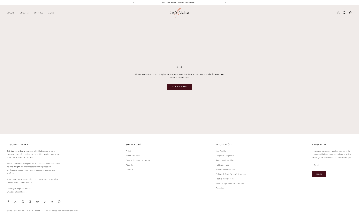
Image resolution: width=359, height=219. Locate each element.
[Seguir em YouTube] (37, 201)
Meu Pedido (221, 151)
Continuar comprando (179, 86)
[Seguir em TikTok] (44, 201)
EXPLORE (10, 13)
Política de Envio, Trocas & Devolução (231, 174)
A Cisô (128, 151)
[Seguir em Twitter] (15, 201)
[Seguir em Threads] (30, 201)
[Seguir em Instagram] (22, 201)
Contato (129, 169)
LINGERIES (24, 13)
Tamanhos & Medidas (224, 160)
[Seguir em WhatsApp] (59, 201)
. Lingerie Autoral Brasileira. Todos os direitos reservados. (52, 211)
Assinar (319, 174)
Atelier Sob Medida (133, 155)
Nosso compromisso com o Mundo (230, 183)
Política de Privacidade (225, 169)
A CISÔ (51, 13)
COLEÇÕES (38, 13)
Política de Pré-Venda (225, 178)
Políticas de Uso (222, 165)
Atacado (129, 165)
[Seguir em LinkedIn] (51, 201)
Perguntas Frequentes (225, 155)
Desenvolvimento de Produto (138, 160)
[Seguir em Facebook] (8, 201)
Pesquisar (220, 188)
